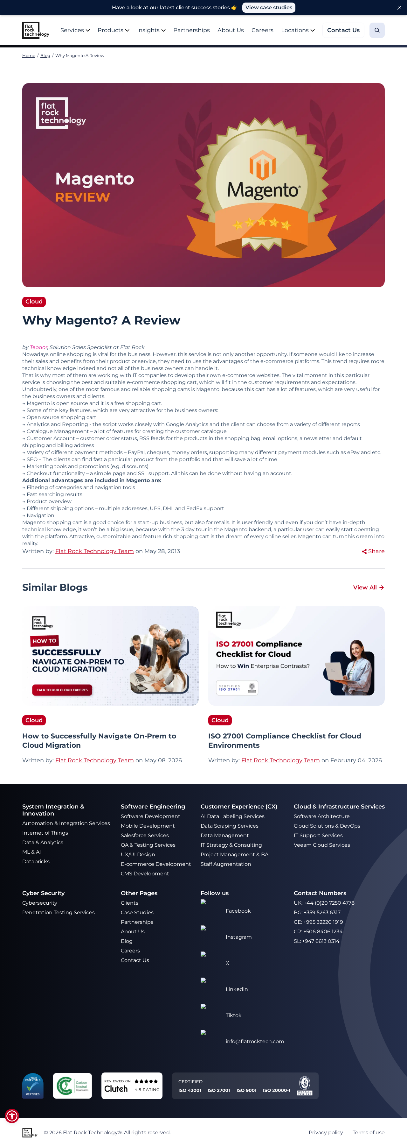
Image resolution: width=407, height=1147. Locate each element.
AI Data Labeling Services (233, 816)
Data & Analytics (43, 842)
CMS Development (145, 874)
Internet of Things (45, 833)
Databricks (36, 861)
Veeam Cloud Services (322, 845)
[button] (11, 1116)
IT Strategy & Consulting (232, 845)
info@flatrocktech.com (255, 1041)
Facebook (238, 911)
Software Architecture (322, 816)
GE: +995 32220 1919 (318, 922)
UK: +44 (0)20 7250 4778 (324, 903)
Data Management (225, 835)
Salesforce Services (145, 835)
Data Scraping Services (230, 826)
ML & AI (32, 852)
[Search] (377, 30)
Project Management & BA (234, 854)
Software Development (150, 816)
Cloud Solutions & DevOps (328, 826)
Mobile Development (148, 826)
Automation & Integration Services (66, 823)
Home (28, 55)
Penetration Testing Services (58, 912)
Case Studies (137, 912)
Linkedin (237, 989)
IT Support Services (318, 835)
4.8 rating (147, 1089)
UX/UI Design (138, 854)
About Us (230, 30)
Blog (45, 55)
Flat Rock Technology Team (94, 760)
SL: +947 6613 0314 (317, 941)
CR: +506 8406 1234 (318, 932)
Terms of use (369, 1132)
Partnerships (191, 30)
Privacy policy (326, 1132)
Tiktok (234, 1015)
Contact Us (135, 960)
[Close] (399, 7)
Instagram (239, 937)
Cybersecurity (39, 903)
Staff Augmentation (226, 864)
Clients (129, 903)
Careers (262, 30)
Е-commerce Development (156, 864)
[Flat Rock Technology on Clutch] (116, 1088)
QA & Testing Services (149, 845)
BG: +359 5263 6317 (317, 912)
